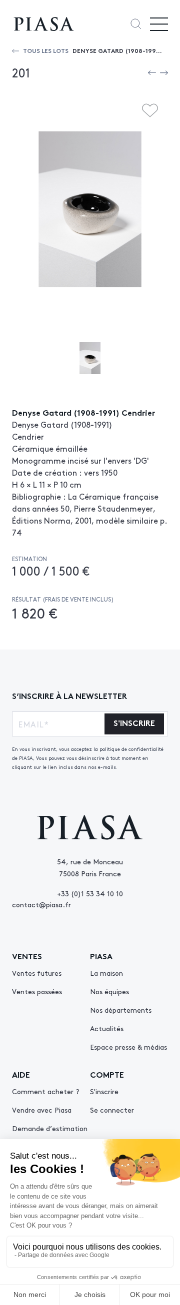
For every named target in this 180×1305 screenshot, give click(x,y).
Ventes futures (37, 973)
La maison (106, 973)
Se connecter (112, 1110)
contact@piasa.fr (41, 904)
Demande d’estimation (50, 1128)
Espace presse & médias (128, 1047)
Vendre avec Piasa (42, 1110)
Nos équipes (109, 991)
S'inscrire (104, 1091)
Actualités (107, 1028)
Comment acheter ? (46, 1091)
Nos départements (121, 1010)
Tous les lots (45, 50)
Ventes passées (37, 991)
